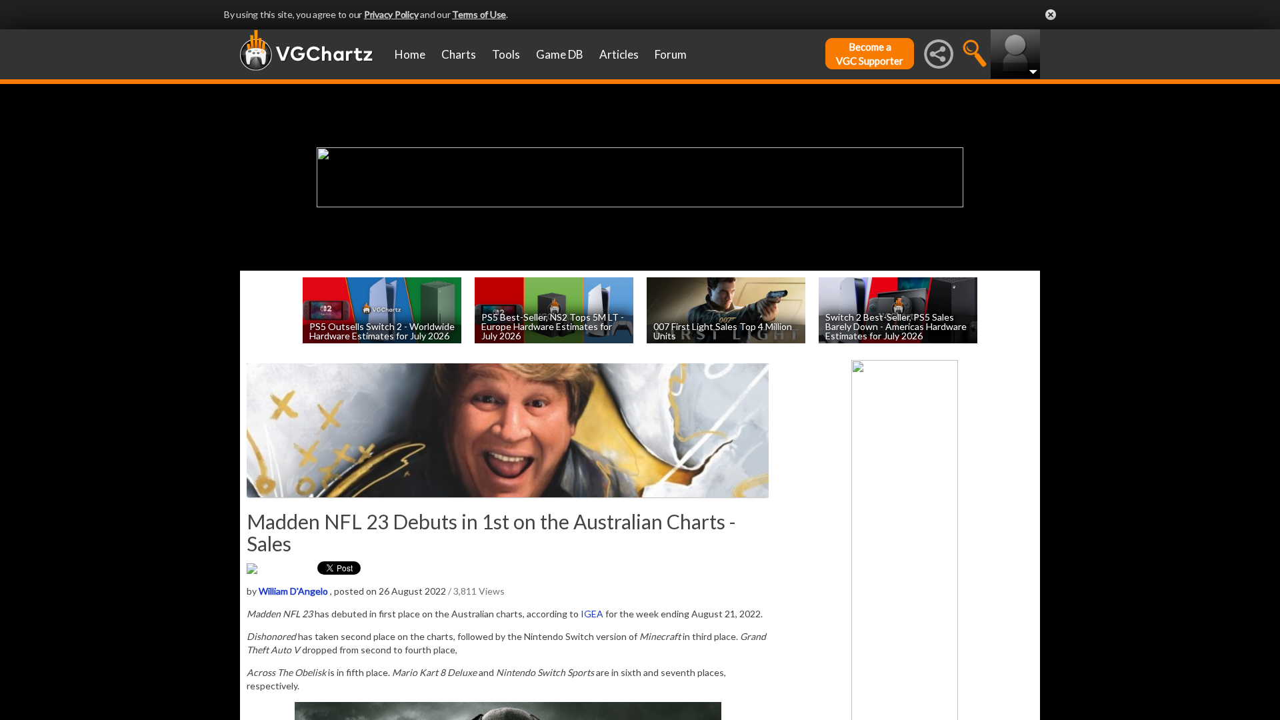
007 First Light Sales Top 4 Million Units (722, 330)
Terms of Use (479, 14)
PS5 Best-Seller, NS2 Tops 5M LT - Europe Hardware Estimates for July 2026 (552, 326)
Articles (619, 54)
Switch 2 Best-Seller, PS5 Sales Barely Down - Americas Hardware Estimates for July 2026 (896, 326)
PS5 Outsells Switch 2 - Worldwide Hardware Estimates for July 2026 (382, 330)
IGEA (592, 613)
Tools (506, 54)
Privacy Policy (391, 14)
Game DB (559, 54)
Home (410, 54)
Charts (458, 54)
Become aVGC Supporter (869, 54)
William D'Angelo (293, 591)
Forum (671, 54)
